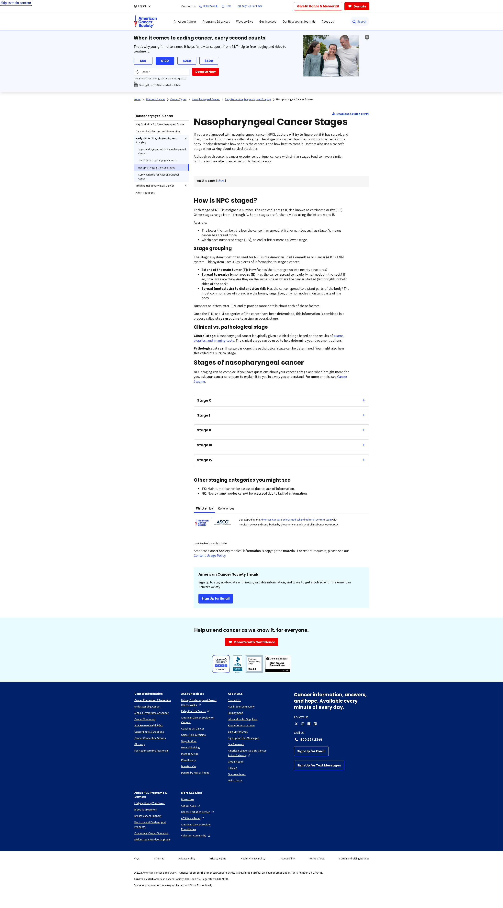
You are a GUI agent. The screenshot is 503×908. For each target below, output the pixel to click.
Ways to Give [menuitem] (244, 21)
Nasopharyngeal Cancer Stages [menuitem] (156, 167)
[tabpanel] (281, 525)
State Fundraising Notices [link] (354, 858)
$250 (187, 61)
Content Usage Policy (209, 555)
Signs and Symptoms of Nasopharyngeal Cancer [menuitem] (162, 151)
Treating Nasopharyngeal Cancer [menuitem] (155, 185)
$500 (209, 61)
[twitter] (296, 723)
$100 (165, 61)
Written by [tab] (204, 508)
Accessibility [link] (287, 858)
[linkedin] (315, 723)
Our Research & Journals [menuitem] (299, 21)
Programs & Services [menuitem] (216, 21)
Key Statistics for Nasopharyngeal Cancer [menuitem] (160, 124)
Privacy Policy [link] (187, 858)
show (221, 180)
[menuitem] (145, 21)
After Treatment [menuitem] (145, 192)
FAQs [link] (137, 858)
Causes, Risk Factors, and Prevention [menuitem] (158, 131)
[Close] (367, 37)
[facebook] (309, 723)
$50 (143, 61)
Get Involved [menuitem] (267, 21)
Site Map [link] (159, 858)
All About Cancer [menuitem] (185, 21)
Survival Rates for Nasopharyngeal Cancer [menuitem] (158, 176)
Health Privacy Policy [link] (253, 858)
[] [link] (221, 180)
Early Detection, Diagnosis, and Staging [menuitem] (156, 140)
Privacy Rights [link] (218, 858)
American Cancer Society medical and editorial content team (296, 519)
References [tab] (226, 508)
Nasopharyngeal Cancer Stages (294, 99)
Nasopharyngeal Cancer (154, 115)
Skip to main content (16, 2)
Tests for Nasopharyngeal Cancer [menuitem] (157, 160)
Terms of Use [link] (317, 858)
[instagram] (302, 723)
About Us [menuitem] (328, 21)
